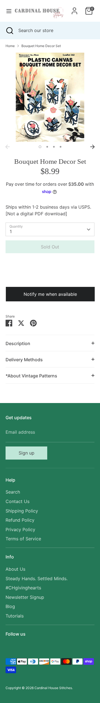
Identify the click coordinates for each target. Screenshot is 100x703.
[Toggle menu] (6, 11)
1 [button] (40, 146)
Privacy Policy (20, 529)
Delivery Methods (24, 359)
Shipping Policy (22, 511)
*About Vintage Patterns (31, 376)
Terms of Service (23, 538)
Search (13, 492)
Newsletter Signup (25, 597)
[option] (50, 97)
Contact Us (17, 501)
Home (10, 46)
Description (18, 343)
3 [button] (54, 147)
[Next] (92, 147)
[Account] (74, 8)
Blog (10, 606)
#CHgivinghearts (23, 587)
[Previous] (7, 147)
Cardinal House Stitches (53, 688)
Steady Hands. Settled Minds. (37, 578)
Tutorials (15, 616)
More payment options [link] (50, 277)
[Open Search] (9, 30)
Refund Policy (20, 520)
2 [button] (47, 147)
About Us (15, 569)
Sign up (26, 453)
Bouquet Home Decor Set (41, 46)
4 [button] (60, 147)
